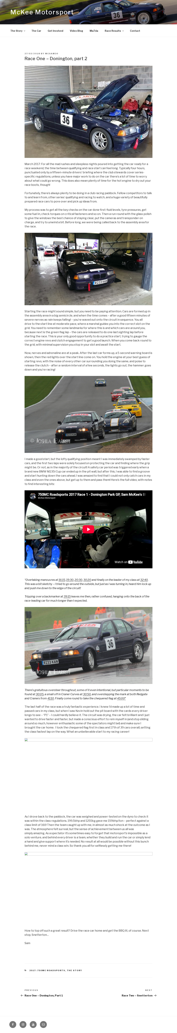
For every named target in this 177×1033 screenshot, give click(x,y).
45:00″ (121, 698)
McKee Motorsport (42, 12)
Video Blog (76, 30)
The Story (16, 30)
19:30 (69, 579)
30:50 (87, 694)
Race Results (113, 30)
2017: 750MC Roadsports (47, 970)
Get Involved (55, 30)
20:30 (78, 579)
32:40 (144, 579)
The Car (36, 30)
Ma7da (94, 30)
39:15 (67, 596)
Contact (135, 30)
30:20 (87, 579)
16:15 (62, 579)
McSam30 (51, 53)
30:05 (40, 694)
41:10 (50, 698)
